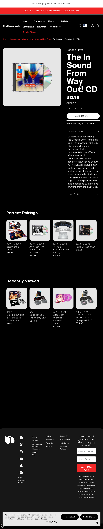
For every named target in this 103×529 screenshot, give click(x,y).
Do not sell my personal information (37, 446)
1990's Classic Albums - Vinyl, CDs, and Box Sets (30, 39)
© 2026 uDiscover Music (22, 480)
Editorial (49, 446)
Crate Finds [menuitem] (29, 32)
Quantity (72, 103)
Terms (34, 437)
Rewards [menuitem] (41, 27)
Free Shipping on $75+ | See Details (51, 3)
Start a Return (65, 439)
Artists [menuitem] (64, 21)
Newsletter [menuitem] (56, 27)
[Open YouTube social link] (21, 459)
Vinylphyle (50, 439)
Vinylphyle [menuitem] (28, 27)
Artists (48, 436)
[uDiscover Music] (11, 26)
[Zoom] (32, 77)
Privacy (35, 440)
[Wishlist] (2, 526)
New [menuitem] (25, 21)
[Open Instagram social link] (21, 452)
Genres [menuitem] (38, 21)
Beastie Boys (75, 49)
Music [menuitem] (51, 21)
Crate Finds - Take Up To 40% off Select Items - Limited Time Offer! (51, 11)
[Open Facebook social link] (21, 438)
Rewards (49, 443)
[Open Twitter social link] (21, 445)
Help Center (64, 443)
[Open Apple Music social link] (21, 466)
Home (5, 39)
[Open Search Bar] (80, 25)
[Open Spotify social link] (21, 473)
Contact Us (64, 436)
